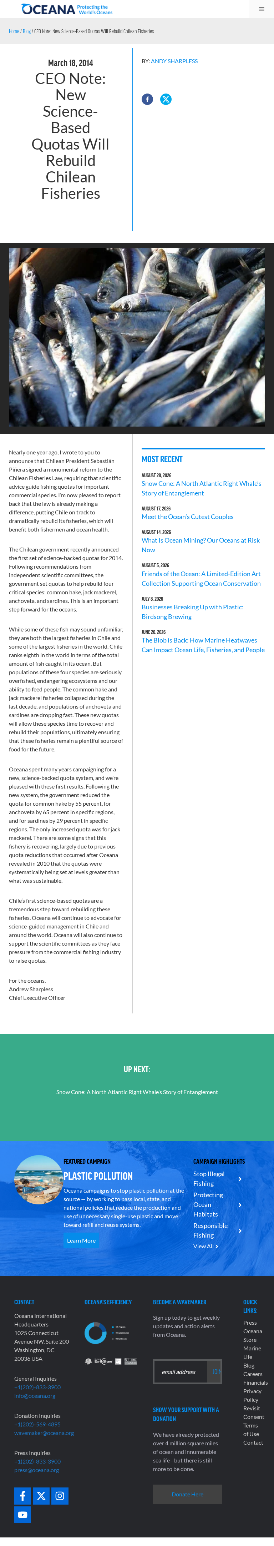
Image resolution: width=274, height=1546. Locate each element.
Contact (253, 1442)
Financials (255, 1382)
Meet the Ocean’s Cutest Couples (188, 516)
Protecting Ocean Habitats (208, 1204)
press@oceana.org (36, 1469)
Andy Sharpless (174, 60)
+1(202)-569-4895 (37, 1424)
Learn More (81, 1240)
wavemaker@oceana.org (44, 1432)
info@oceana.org (34, 1395)
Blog (27, 31)
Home (14, 31)
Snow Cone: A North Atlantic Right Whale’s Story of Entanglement (137, 1091)
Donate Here (187, 1494)
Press (250, 1322)
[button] (147, 99)
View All (203, 1246)
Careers (253, 1373)
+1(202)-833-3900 (37, 1387)
